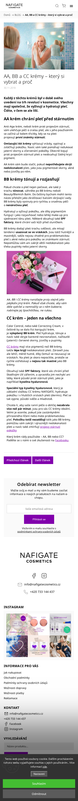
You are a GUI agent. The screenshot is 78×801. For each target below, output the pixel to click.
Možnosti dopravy (15, 688)
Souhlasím (39, 783)
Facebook (34, 576)
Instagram (44, 576)
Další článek (42, 460)
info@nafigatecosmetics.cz (42, 584)
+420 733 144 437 (42, 592)
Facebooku (62, 440)
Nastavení (39, 774)
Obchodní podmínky (17, 677)
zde (45, 766)
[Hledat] (57, 6)
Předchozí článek (18, 460)
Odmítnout (39, 794)
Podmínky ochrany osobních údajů (26, 683)
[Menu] (71, 5)
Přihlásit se (39, 519)
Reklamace (10, 698)
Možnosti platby (14, 693)
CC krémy (13, 346)
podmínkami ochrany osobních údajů (39, 531)
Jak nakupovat (12, 672)
